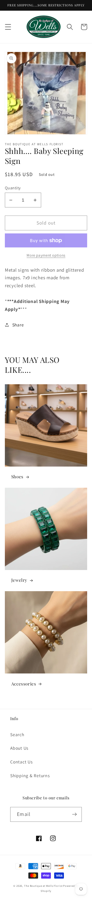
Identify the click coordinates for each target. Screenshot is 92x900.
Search (17, 734)
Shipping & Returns (30, 775)
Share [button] (18, 325)
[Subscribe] (74, 814)
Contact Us (21, 762)
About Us (19, 748)
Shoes (17, 476)
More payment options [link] (46, 255)
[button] (8, 27)
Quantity (13, 188)
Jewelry (19, 580)
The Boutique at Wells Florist (43, 886)
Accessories (23, 683)
